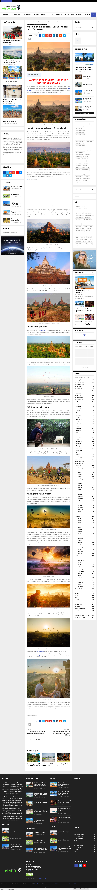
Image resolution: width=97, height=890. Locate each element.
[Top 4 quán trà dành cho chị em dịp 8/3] (78, 108)
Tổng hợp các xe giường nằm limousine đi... (89, 323)
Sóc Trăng (80, 547)
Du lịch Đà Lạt (78, 395)
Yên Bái (79, 514)
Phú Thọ (80, 494)
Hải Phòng (80, 479)
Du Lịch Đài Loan (79, 399)
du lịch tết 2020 (80, 152)
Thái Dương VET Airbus (16, 186)
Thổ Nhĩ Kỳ (78, 443)
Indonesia (78, 424)
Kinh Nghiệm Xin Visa (80, 608)
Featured (77, 593)
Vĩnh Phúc (80, 511)
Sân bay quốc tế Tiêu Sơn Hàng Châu (47, 765)
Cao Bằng (80, 472)
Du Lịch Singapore (79, 457)
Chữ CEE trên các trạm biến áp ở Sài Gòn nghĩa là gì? (40, 811)
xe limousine (86, 178)
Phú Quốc (86, 167)
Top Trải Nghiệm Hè (15, 194)
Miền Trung (79, 555)
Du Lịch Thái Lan (79, 459)
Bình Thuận (80, 522)
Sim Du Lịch (50, 14)
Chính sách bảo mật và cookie (81, 888)
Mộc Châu (80, 487)
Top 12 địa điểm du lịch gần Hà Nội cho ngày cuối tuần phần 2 (36, 732)
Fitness (76, 595)
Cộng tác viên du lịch (80, 384)
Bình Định (80, 558)
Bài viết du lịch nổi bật (31, 24)
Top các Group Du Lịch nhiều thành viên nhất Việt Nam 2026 (84, 68)
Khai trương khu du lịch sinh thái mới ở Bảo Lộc (33, 765)
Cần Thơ (80, 529)
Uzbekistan (79, 450)
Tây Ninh (80, 549)
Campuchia (79, 123)
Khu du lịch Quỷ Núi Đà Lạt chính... (89, 309)
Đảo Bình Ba (82, 571)
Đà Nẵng (78, 182)
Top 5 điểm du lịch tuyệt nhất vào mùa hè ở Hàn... (12, 41)
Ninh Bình (80, 490)
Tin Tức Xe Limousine (39, 14)
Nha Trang (80, 569)
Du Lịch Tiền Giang (79, 461)
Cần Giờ (79, 527)
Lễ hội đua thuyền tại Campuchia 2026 (15, 219)
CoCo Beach (81, 560)
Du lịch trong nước (80, 145)
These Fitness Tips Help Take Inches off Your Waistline (11, 121)
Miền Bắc (78, 165)
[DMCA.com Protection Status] (29, 875)
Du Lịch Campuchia (79, 391)
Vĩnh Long (80, 551)
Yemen (78, 454)
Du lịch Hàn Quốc (80, 132)
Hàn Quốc (85, 156)
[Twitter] (88, 15)
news (85, 165)
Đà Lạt (85, 180)
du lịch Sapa (90, 141)
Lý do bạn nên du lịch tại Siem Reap (16, 211)
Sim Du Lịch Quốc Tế (72, 883)
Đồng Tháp (80, 533)
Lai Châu (80, 483)
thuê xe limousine (80, 174)
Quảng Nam (81, 577)
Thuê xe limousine (38, 883)
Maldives (78, 430)
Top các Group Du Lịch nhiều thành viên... (79, 310)
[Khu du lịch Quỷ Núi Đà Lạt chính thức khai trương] (89, 304)
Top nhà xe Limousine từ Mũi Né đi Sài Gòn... (88, 76)
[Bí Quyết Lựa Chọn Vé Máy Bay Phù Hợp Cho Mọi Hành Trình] (6, 203)
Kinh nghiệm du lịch (76, 14)
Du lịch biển (79, 128)
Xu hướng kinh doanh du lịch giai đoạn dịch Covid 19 (64, 810)
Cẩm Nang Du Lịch (79, 380)
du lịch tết (89, 150)
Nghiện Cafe (59, 14)
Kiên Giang (80, 538)
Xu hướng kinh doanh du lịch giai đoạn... (79, 323)
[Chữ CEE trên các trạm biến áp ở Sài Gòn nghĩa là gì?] (12, 91)
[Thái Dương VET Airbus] (6, 188)
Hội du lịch (85, 158)
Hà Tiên (79, 536)
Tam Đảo (80, 505)
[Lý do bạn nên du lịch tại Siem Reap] (6, 212)
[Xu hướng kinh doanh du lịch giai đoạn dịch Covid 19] (79, 317)
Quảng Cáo (33, 871)
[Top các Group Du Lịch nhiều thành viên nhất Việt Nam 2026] (84, 59)
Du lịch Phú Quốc (80, 141)
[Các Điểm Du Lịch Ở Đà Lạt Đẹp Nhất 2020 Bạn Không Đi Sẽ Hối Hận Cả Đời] (12, 52)
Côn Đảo (80, 531)
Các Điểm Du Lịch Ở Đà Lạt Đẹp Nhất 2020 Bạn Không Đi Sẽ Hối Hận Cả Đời (40, 795)
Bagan (39, 655)
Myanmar (45, 24)
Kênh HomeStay (27, 14)
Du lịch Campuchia (80, 130)
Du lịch (85, 208)
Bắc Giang (80, 468)
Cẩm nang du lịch (15, 14)
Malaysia (86, 163)
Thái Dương (30, 32)
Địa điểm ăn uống (79, 588)
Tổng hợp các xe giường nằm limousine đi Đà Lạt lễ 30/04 (64, 819)
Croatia (78, 410)
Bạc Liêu (80, 520)
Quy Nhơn (80, 584)
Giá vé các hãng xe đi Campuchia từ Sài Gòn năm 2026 (63, 784)
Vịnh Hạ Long (81, 509)
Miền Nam (78, 516)
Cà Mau (79, 525)
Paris (77, 439)
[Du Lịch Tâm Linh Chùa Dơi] (12, 72)
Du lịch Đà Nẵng (79, 208)
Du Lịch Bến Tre (78, 388)
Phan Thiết (80, 573)
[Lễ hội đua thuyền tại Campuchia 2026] (6, 220)
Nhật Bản (78, 167)
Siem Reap (78, 393)
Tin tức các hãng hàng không (82, 615)
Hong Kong (79, 419)
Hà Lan (77, 417)
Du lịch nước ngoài (39, 24)
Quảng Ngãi (81, 582)
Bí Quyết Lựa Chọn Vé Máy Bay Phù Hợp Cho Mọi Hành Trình (16, 203)
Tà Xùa (79, 503)
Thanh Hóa (80, 507)
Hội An (80, 580)
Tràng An (81, 492)
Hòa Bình (80, 481)
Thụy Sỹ (78, 446)
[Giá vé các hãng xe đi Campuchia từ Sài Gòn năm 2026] (84, 282)
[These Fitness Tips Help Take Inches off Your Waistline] (12, 111)
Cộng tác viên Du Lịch (41, 878)
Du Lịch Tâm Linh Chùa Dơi (10, 81)
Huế (79, 566)
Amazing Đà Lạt (62, 883)
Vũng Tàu (78, 178)
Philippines (79, 441)
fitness (78, 156)
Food (76, 597)
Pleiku (79, 575)
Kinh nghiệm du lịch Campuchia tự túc (51, 883)
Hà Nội (78, 158)
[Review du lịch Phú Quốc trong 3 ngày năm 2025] (78, 92)
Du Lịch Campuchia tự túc (63, 765)
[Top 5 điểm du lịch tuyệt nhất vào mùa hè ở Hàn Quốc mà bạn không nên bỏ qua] (12, 32)
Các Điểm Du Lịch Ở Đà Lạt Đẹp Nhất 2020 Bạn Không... (11, 62)
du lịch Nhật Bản (79, 215)
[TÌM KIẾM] (92, 27)
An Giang (80, 518)
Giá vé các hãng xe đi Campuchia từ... (82, 291)
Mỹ (77, 432)
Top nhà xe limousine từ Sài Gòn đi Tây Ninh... (88, 83)
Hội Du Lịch (5, 14)
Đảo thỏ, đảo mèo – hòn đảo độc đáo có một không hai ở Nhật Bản (61, 733)
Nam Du (80, 540)
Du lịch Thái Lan (80, 143)
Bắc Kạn (80, 470)
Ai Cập (77, 404)
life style (88, 230)
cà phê (86, 123)
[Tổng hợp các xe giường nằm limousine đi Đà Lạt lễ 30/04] (89, 317)
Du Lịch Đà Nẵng (79, 397)
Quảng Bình (80, 496)
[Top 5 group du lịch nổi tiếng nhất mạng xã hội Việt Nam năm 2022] (78, 100)
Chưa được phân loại (80, 382)
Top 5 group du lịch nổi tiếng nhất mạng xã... (88, 99)
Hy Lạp (77, 421)
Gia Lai (79, 564)
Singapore (85, 169)
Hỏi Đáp (67, 14)
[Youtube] (90, 15)
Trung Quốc (79, 176)
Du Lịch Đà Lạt (79, 154)
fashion (87, 154)
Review (78, 169)
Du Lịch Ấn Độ (78, 386)
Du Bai (77, 413)
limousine (78, 163)
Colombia (78, 408)
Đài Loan (78, 180)
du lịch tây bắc (79, 150)
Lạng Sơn (80, 485)
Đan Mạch (78, 415)
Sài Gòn (89, 237)
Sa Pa (79, 501)
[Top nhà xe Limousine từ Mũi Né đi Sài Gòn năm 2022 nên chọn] (78, 77)
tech (77, 239)
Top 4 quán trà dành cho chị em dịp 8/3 (88, 107)
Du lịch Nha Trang (80, 134)
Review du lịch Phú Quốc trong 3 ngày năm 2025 (88, 91)
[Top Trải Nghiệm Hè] (6, 196)
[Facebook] (86, 15)
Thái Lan (89, 174)
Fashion (77, 591)
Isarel (77, 426)
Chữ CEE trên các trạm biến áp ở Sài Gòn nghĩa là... (11, 100)
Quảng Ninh (80, 498)
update (87, 176)
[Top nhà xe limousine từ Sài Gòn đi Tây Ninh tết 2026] (78, 84)
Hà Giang (80, 474)
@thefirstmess (84, 367)
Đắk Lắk (79, 562)
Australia (78, 406)
